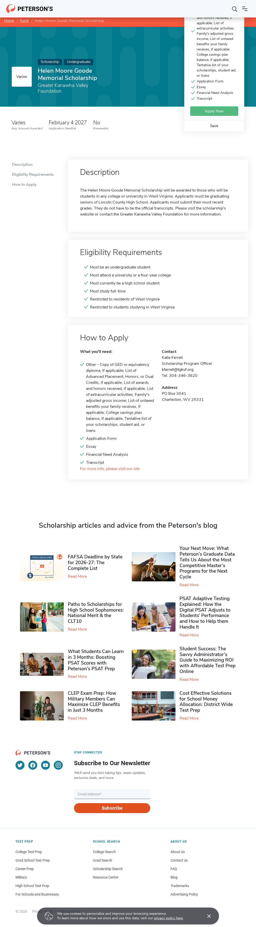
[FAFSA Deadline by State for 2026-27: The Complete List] (44, 567)
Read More (77, 576)
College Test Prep (29, 852)
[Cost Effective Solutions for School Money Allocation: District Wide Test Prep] (156, 705)
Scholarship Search (108, 869)
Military (21, 877)
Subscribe (112, 808)
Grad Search (102, 860)
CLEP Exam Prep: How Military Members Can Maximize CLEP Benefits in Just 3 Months (94, 701)
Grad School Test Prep (33, 860)
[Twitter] (20, 765)
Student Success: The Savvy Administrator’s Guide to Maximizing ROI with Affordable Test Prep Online (208, 660)
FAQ (173, 869)
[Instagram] (58, 765)
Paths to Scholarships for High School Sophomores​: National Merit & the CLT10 (96, 613)
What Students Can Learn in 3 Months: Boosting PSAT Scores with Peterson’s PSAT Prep (96, 660)
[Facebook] (32, 765)
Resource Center (105, 877)
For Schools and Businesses (37, 894)
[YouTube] (45, 765)
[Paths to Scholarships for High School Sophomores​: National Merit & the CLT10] (44, 617)
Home (9, 20)
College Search (104, 852)
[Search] (235, 8)
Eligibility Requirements (33, 174)
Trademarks (179, 886)
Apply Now (214, 111)
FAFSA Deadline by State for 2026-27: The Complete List (95, 563)
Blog (174, 877)
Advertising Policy (184, 894)
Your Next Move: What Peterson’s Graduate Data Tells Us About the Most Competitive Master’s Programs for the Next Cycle (207, 562)
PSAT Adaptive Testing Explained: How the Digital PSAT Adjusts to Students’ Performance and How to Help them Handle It (205, 612)
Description (22, 164)
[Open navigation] (245, 8)
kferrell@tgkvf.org (178, 369)
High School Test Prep (32, 886)
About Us (177, 852)
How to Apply (24, 184)
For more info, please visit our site (110, 468)
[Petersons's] (29, 8)
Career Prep (25, 869)
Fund (24, 20)
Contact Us (179, 860)
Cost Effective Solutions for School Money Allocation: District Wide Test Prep (206, 701)
